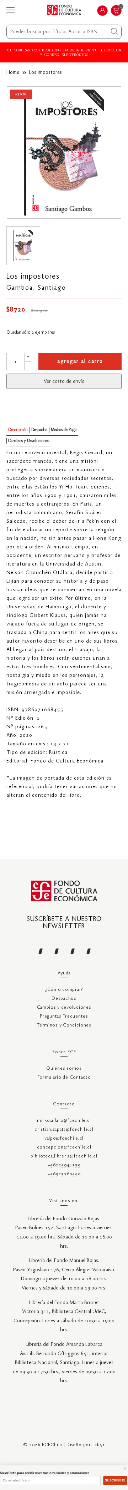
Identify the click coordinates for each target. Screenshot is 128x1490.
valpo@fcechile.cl (64, 1138)
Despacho (39, 429)
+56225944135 (64, 1165)
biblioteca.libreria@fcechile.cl (64, 1156)
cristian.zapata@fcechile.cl (63, 1129)
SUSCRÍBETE (115, 1480)
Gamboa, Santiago (36, 288)
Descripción (18, 429)
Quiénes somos (63, 1068)
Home (12, 72)
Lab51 (98, 1445)
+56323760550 (64, 1174)
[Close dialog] (125, 1468)
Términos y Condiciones (64, 1025)
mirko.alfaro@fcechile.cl (64, 1120)
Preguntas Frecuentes (64, 1016)
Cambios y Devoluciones (28, 441)
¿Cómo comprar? (64, 989)
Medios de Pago (63, 429)
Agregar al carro (80, 361)
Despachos (64, 998)
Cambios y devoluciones (64, 1007)
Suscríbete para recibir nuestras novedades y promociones (45, 1473)
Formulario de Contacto (64, 1077)
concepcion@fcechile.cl (64, 1147)
